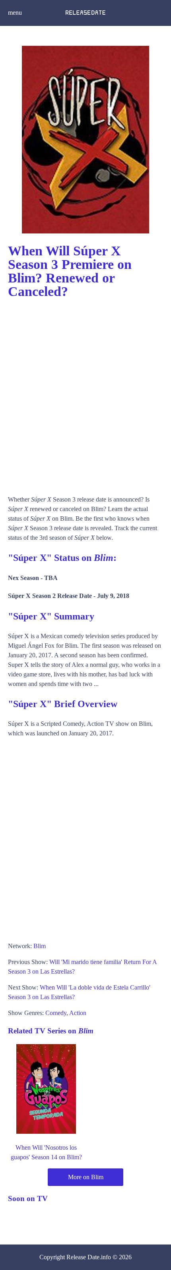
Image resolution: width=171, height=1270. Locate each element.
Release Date (82, 1257)
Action (77, 1012)
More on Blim (85, 1177)
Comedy (55, 1012)
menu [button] (15, 12)
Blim (39, 946)
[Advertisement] (85, 393)
